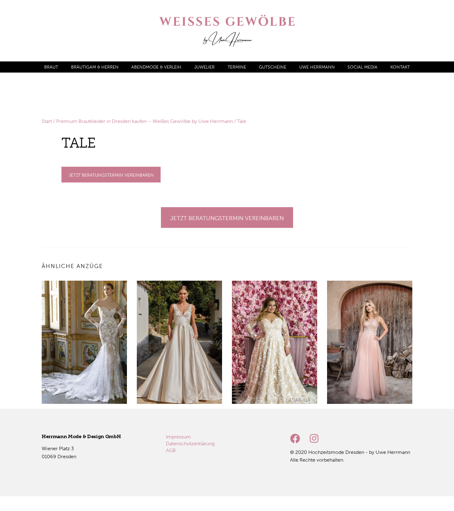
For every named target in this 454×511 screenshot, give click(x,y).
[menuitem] (51, 67)
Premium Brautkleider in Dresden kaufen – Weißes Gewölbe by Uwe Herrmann (144, 121)
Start (47, 121)
